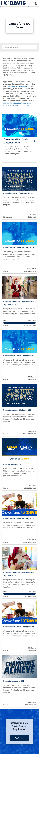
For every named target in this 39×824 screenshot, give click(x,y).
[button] (35, 3)
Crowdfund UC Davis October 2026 (16, 141)
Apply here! (19, 738)
